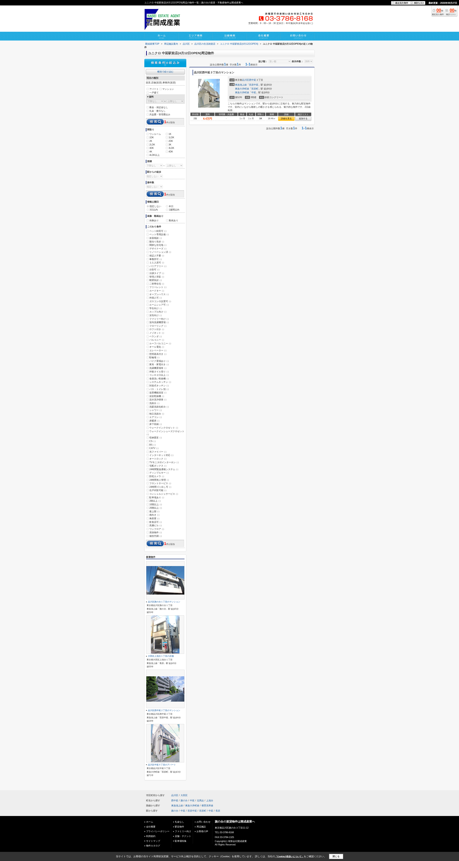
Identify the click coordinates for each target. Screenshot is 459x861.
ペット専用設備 (159, 234)
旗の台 (184, 800)
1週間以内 (174, 209)
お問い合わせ (203, 821)
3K (170, 144)
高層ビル (155, 525)
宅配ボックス (157, 465)
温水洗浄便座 (157, 399)
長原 (218, 810)
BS (152, 444)
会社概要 (150, 826)
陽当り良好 (156, 241)
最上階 (154, 511)
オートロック (157, 458)
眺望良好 (155, 280)
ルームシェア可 (159, 304)
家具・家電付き (159, 364)
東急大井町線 (242, 88)
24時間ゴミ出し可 (160, 487)
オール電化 (156, 347)
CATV (153, 448)
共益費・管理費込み (159, 114)
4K (150, 151)
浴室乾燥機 (156, 396)
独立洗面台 (156, 413)
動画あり (173, 220)
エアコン (155, 417)
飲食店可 (155, 522)
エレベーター (157, 350)
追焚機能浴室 (157, 392)
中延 (253, 92)
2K (150, 141)
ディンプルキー (159, 472)
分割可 (154, 269)
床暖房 (154, 420)
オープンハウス (159, 294)
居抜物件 (155, 532)
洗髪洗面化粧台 (159, 406)
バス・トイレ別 (159, 389)
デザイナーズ (157, 248)
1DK (151, 137)
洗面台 (154, 403)
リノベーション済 (160, 252)
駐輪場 (154, 357)
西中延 (252, 80)
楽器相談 (155, 238)
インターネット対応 (161, 455)
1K (170, 134)
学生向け (155, 308)
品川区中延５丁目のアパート (162, 764)
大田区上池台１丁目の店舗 (161, 656)
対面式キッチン (159, 385)
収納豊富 (155, 437)
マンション (168, 89)
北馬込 (200, 800)
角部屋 (154, 518)
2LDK (152, 144)
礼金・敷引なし (157, 111)
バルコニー (156, 340)
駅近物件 (179, 826)
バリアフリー (157, 266)
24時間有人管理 (159, 480)
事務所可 (155, 259)
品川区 (245, 80)
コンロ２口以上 (159, 375)
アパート (154, 89)
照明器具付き (157, 354)
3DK (151, 148)
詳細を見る (286, 118)
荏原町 (254, 88)
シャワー (155, 410)
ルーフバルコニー (160, 343)
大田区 (184, 795)
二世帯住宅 (156, 283)
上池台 (209, 800)
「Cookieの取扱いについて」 (289, 856)
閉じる (336, 856)
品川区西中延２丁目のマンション (164, 710)
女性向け (155, 315)
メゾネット (156, 333)
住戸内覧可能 (157, 490)
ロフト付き (156, 329)
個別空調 (155, 536)
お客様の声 (202, 831)
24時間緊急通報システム (163, 469)
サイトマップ (153, 841)
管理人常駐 (156, 276)
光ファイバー (157, 451)
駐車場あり (156, 497)
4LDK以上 (154, 155)
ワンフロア (156, 529)
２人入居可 (156, 262)
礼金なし (179, 821)
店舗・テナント (183, 836)
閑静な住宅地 (157, 245)
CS (152, 441)
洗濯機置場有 (157, 368)
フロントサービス (160, 483)
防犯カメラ (156, 476)
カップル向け (157, 311)
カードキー (156, 290)
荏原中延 (253, 84)
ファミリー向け (159, 319)
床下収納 (155, 424)
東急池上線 (241, 84)
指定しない (155, 206)
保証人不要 (156, 255)
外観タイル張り (159, 371)
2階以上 (155, 501)
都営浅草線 (207, 805)
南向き (154, 515)
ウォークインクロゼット (163, 427)
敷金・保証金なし (158, 107)
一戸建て (154, 92)
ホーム (149, 821)
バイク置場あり (159, 361)
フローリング (157, 326)
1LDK (171, 137)
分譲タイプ (156, 273)
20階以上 (155, 508)
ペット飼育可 (157, 231)
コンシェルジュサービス (163, 494)
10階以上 (155, 504)
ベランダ (155, 336)
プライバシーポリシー (157, 831)
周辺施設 (201, 826)
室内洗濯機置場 (159, 322)
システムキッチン (160, 382)
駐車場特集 (180, 841)
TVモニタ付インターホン (164, 462)
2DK (171, 141)
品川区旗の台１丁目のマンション (164, 601)
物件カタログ (153, 845)
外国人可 (155, 297)
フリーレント (157, 287)
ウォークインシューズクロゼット (165, 433)
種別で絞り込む (165, 71)
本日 (171, 206)
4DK (171, 151)
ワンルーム (155, 134)
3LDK (171, 148)
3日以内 (154, 209)
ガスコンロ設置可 (160, 301)
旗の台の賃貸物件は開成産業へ (235, 821)
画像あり (154, 220)
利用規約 (150, 836)
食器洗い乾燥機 (159, 378)
